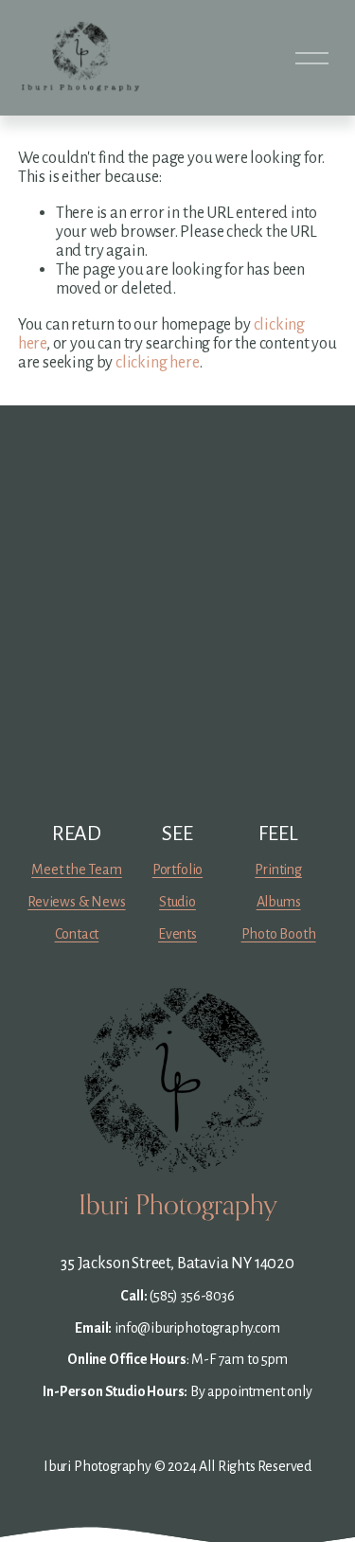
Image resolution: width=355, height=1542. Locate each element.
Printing (278, 869)
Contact (77, 933)
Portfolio (177, 869)
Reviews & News (76, 901)
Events (177, 933)
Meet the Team (76, 869)
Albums (279, 901)
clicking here (157, 362)
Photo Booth (278, 933)
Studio (177, 901)
